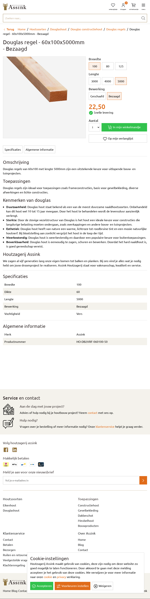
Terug (10, 29)
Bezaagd (114, 96)
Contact (8, 539)
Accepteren (44, 585)
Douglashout (58, 29)
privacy (61, 577)
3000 (94, 81)
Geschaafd (97, 96)
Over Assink (86, 533)
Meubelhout (86, 520)
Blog (81, 544)
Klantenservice (14, 533)
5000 (121, 81)
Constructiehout (88, 505)
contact (92, 412)
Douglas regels (115, 29)
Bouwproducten (88, 525)
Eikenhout (9, 505)
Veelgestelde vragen (16, 560)
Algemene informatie (40, 149)
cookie (48, 577)
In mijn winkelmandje (126, 127)
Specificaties (13, 149)
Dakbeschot (85, 515)
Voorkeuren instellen (75, 585)
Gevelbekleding (88, 510)
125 (121, 66)
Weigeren (104, 585)
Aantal (93, 120)
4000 (107, 81)
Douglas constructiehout (86, 29)
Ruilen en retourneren (17, 555)
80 (107, 66)
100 (94, 66)
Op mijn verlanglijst (120, 138)
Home (21, 29)
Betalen (8, 544)
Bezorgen (9, 550)
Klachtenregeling (14, 565)
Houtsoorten (38, 29)
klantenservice (105, 426)
